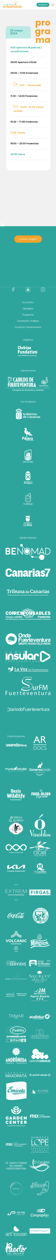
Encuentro (28, 302)
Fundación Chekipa (28, 321)
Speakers (28, 308)
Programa (28, 314)
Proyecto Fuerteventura (28, 327)
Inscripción (43, 4)
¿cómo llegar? (28, 239)
